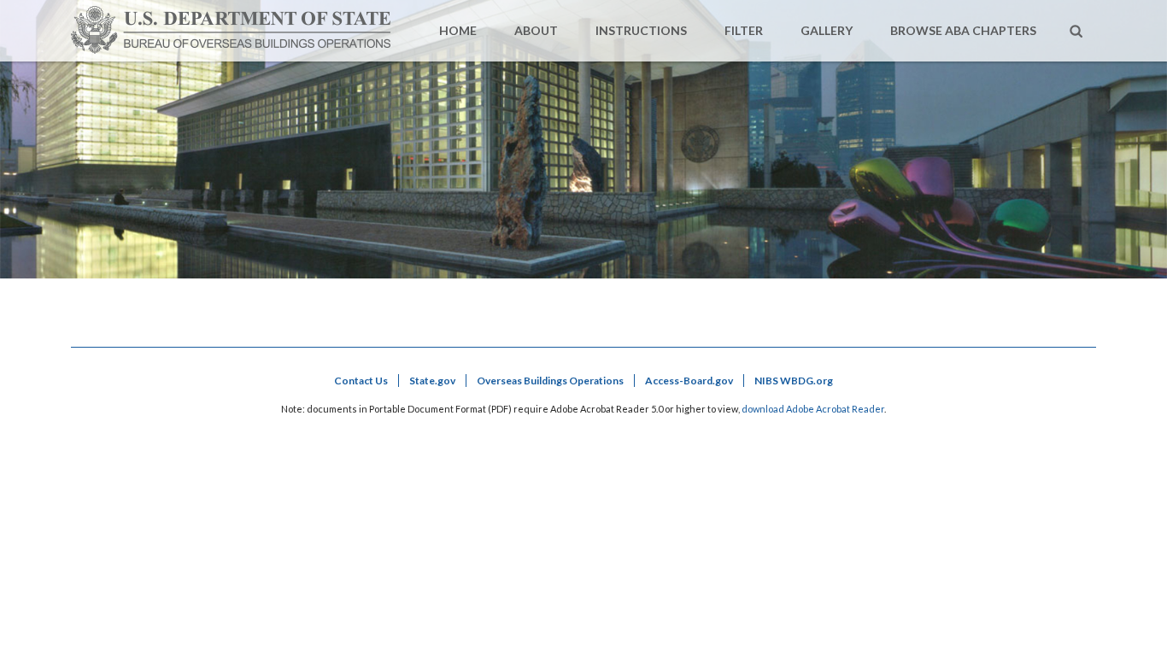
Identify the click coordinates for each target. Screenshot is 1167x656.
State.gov (432, 380)
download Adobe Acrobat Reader (813, 408)
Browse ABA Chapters (963, 30)
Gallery (826, 30)
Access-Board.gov (689, 380)
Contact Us (361, 380)
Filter (743, 30)
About (536, 30)
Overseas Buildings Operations (550, 380)
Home (458, 30)
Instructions (641, 30)
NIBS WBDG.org (793, 380)
